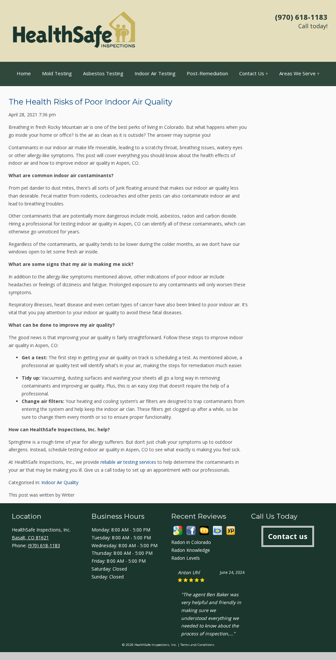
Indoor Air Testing (155, 73)
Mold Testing (57, 73)
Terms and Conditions (197, 645)
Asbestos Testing (103, 73)
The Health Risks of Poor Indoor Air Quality (90, 101)
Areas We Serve (297, 73)
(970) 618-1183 (301, 17)
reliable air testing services (128, 462)
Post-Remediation (207, 73)
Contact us (287, 536)
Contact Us (251, 73)
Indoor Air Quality (59, 482)
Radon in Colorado (191, 542)
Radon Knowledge (190, 550)
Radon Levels (185, 558)
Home (24, 73)
